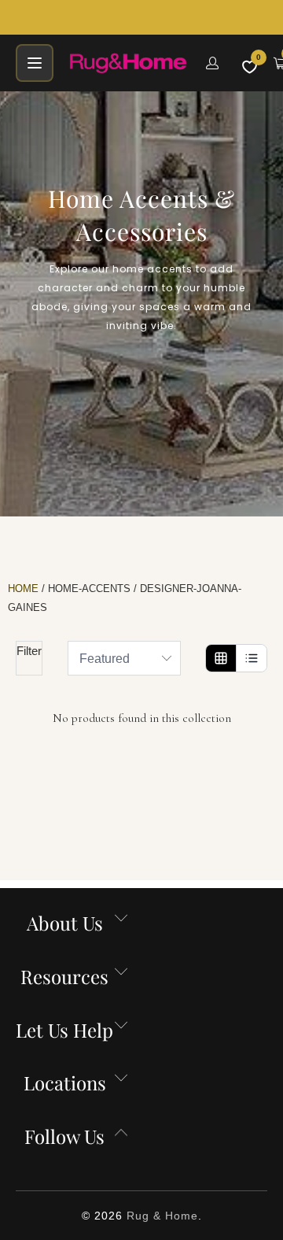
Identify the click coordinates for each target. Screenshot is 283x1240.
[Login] (212, 63)
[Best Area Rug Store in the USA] (128, 63)
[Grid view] (221, 658)
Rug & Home (162, 1215)
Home (23, 588)
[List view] (251, 658)
